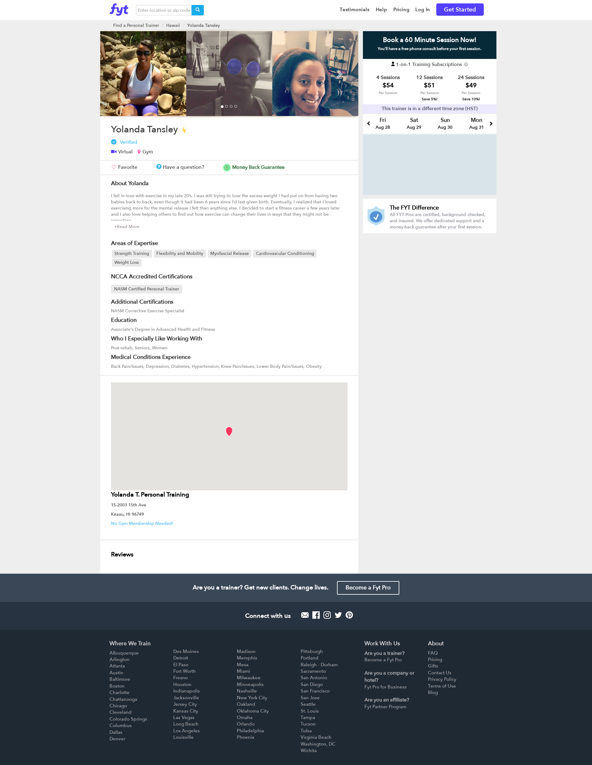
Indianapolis (186, 691)
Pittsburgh (312, 651)
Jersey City (185, 704)
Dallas (115, 732)
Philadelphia (250, 731)
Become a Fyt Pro (368, 588)
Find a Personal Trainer (136, 25)
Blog (433, 692)
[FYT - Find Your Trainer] (119, 8)
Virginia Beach (316, 737)
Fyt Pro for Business (385, 687)
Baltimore (119, 679)
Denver (117, 739)
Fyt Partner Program (385, 707)
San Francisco (315, 691)
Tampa (308, 717)
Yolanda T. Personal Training (150, 494)
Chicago (118, 706)
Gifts (433, 666)
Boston (117, 686)
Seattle (308, 704)
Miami (243, 671)
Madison (246, 651)
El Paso (180, 665)
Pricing (435, 659)
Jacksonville (186, 698)
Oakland (246, 704)
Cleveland (120, 712)
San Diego (312, 684)
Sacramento (313, 671)
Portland (310, 658)
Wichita (309, 750)
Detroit (180, 658)
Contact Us (439, 673)
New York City (252, 698)
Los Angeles (186, 731)
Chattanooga (123, 699)
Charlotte (119, 692)
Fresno (180, 678)
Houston (182, 684)
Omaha (245, 717)
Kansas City (185, 711)
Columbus (120, 725)
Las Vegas (184, 717)
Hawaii (173, 25)
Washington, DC (318, 744)
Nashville (247, 691)
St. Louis (310, 711)
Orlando (246, 724)
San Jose (310, 698)
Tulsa (306, 731)
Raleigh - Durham (319, 665)
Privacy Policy (442, 679)
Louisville (183, 737)
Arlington (119, 659)
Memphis (247, 658)
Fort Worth (184, 671)
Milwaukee (249, 678)
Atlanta (117, 666)
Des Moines (186, 651)
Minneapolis (250, 684)
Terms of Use (442, 686)
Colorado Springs (128, 719)
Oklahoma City (253, 711)
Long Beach (186, 724)
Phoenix (245, 737)
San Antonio (314, 678)
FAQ (433, 653)
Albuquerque (124, 653)
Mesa (243, 665)
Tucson (308, 724)
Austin (116, 673)
